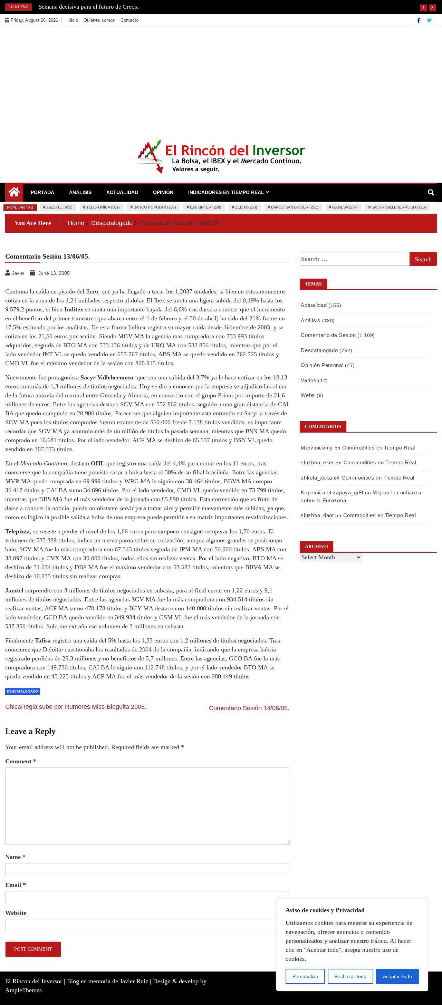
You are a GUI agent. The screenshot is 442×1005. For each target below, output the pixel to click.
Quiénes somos (99, 20)
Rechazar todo (350, 976)
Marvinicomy (317, 448)
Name (15, 856)
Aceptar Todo (397, 976)
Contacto (129, 20)
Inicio (72, 20)
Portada (42, 192)
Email (15, 884)
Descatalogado (22, 691)
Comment (20, 761)
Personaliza (305, 976)
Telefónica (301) (103, 207)
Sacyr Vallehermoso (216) (399, 207)
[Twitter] (429, 20)
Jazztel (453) (59, 207)
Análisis (80, 192)
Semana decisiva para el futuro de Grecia (89, 6)
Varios (308, 380)
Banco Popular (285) (155, 207)
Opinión (163, 192)
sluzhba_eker (317, 462)
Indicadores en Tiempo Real (226, 192)
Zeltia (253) (246, 207)
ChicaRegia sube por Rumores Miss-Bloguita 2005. (75, 706)
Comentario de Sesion (328, 335)
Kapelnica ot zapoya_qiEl (332, 492)
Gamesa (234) (345, 207)
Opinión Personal (322, 365)
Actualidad (122, 192)
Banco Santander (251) (294, 207)
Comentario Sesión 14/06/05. (249, 708)
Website (15, 912)
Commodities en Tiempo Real (378, 448)
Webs (308, 395)
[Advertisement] (221, 79)
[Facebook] (419, 20)
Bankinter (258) (205, 207)
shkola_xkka (316, 478)
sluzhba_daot (317, 515)
